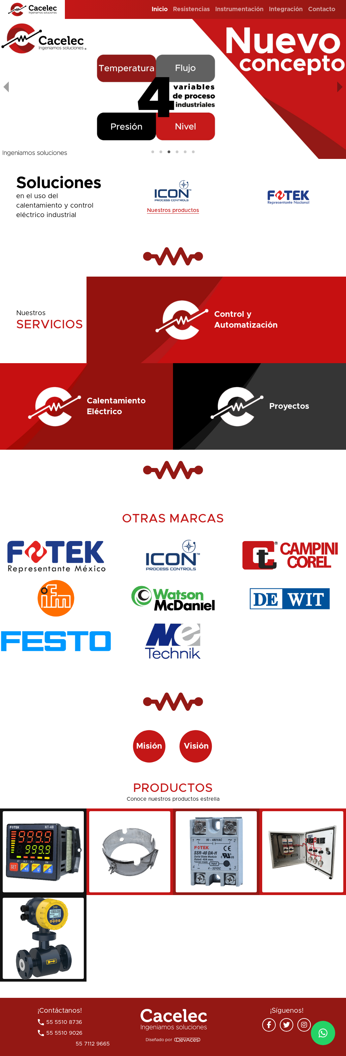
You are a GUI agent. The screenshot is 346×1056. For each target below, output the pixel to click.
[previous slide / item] (6, 89)
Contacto (321, 9)
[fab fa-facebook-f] (269, 1025)
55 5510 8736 (59, 1022)
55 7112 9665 (59, 1044)
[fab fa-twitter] (286, 1025)
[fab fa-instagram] (304, 1025)
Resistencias (191, 9)
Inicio (160, 9)
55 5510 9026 (59, 1033)
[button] (152, 151)
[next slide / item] (340, 89)
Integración (286, 9)
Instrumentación (239, 9)
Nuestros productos (173, 210)
